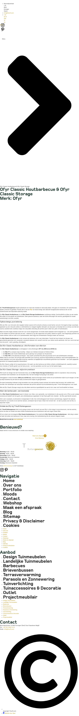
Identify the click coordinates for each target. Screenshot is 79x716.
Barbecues (14, 566)
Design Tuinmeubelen (24, 557)
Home (1, 25)
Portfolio (12, 490)
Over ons (12, 485)
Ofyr (31, 309)
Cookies (11, 525)
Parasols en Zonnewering (29, 579)
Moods (10, 494)
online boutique (7, 466)
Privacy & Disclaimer (24, 521)
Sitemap (11, 516)
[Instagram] (2, 470)
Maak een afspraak (22, 507)
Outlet (9, 592)
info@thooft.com (9, 629)
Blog (7, 512)
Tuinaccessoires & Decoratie (32, 588)
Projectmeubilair (20, 597)
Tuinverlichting (18, 584)
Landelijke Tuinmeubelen (27, 561)
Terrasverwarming (22, 575)
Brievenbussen (18, 570)
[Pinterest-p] (6, 470)
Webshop (12, 503)
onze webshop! (18, 419)
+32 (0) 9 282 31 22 (8, 627)
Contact (11, 498)
